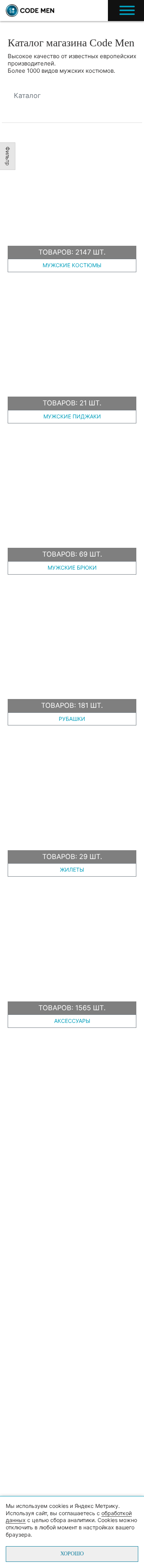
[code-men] (30, 10)
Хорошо (72, 1554)
